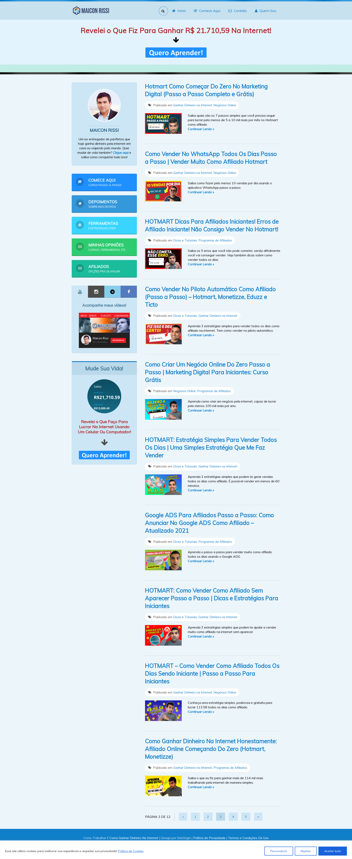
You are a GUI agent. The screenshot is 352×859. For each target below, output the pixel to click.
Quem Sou (268, 11)
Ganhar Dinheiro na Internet (192, 105)
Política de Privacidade (209, 838)
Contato (240, 11)
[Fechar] (347, 843)
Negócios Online (224, 105)
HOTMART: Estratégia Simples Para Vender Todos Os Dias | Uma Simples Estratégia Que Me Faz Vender (211, 447)
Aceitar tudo (332, 851)
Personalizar (278, 851)
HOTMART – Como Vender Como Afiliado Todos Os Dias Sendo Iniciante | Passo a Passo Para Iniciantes (212, 673)
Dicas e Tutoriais (185, 240)
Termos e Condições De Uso (248, 838)
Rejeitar (306, 851)
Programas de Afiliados (215, 240)
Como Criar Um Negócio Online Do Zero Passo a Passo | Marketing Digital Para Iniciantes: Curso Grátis (207, 372)
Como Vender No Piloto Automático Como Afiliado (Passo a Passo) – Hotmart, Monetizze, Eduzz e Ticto (210, 296)
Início (181, 11)
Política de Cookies (131, 851)
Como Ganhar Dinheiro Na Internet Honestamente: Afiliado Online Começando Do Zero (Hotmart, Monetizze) (211, 748)
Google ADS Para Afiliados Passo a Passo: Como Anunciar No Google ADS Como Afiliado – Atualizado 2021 (209, 522)
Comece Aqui (209, 11)
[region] (176, 849)
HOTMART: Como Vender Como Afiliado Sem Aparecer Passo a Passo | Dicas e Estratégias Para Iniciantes (211, 598)
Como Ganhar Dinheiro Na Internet (134, 838)
